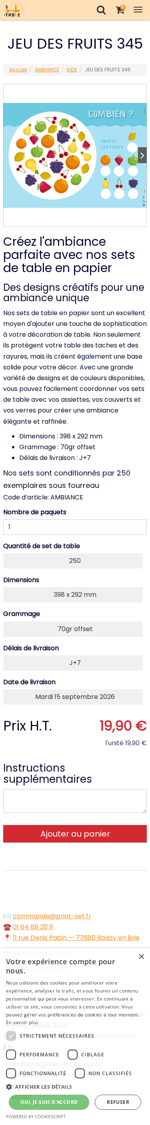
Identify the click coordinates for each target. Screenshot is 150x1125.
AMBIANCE (47, 69)
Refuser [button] (118, 1102)
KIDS (72, 69)
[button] (75, 1087)
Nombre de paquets (34, 512)
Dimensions (21, 579)
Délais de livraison (31, 648)
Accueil (18, 69)
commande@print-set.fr (52, 916)
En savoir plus (22, 1022)
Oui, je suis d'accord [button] (49, 1102)
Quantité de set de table (41, 546)
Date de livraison (29, 682)
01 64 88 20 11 (33, 927)
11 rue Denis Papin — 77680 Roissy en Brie (76, 937)
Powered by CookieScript (36, 1116)
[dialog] (75, 1036)
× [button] (141, 957)
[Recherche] (101, 10)
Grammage (21, 613)
